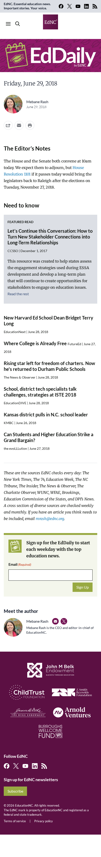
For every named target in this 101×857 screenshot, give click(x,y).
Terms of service (15, 821)
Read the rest (18, 294)
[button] (19, 125)
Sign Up (82, 587)
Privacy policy (43, 821)
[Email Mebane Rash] (55, 621)
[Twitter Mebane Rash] (64, 621)
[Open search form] (17, 23)
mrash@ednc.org (50, 518)
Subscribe (15, 791)
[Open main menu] (8, 23)
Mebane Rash (37, 101)
